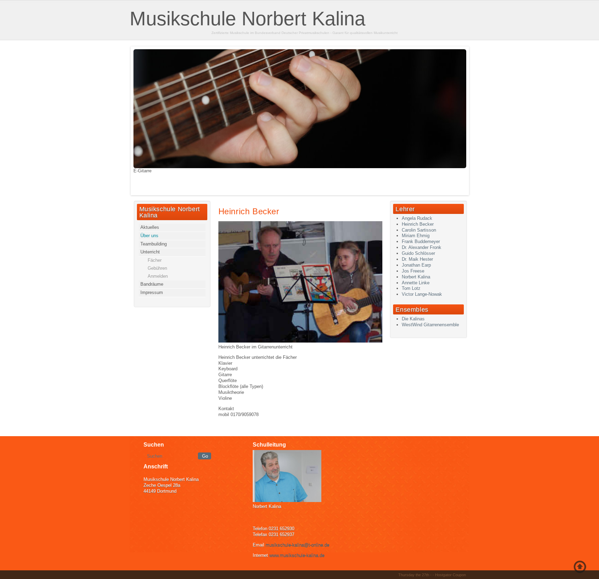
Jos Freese (413, 271)
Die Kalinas (413, 318)
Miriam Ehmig (415, 235)
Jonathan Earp (416, 265)
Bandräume (151, 284)
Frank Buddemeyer (421, 241)
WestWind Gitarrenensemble (430, 324)
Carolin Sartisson (419, 230)
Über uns (149, 235)
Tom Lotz (411, 288)
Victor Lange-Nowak (422, 294)
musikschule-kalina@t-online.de (297, 544)
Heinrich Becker (248, 211)
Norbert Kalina (416, 276)
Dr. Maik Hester (417, 259)
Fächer (155, 260)
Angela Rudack (417, 218)
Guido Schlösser (418, 253)
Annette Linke (415, 282)
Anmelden (158, 276)
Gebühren (157, 268)
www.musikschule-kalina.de (296, 555)
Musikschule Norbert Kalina (247, 18)
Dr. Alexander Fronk (421, 247)
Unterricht (150, 251)
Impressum (151, 292)
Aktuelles (149, 227)
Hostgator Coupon (450, 575)
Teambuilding (153, 244)
